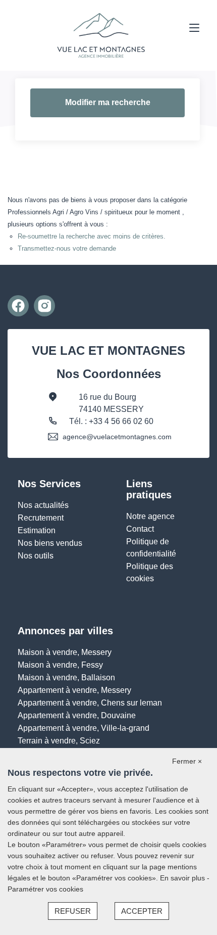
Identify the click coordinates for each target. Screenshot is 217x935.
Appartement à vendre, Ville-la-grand (83, 728)
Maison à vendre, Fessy (60, 665)
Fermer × (187, 761)
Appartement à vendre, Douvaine (77, 715)
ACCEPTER (141, 911)
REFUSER (73, 911)
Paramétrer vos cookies (45, 889)
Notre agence (150, 516)
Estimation (37, 530)
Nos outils (35, 555)
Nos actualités (43, 505)
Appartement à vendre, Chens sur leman (90, 702)
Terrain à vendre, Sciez (59, 740)
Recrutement (41, 517)
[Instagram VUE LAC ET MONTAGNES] (44, 305)
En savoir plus (183, 878)
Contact (140, 529)
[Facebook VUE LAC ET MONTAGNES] (18, 305)
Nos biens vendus (50, 543)
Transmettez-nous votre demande (67, 248)
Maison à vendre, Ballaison (66, 677)
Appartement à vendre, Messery (74, 690)
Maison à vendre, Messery (65, 652)
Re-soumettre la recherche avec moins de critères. (92, 236)
